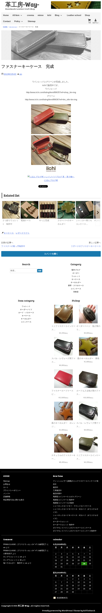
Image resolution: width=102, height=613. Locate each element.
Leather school (74, 15)
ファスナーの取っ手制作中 (13, 246)
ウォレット (76, 276)
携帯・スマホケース (76, 285)
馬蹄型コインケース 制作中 (63, 500)
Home (6, 15)
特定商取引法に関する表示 (13, 500)
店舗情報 (6, 497)
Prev (4, 202)
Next (98, 202)
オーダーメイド (26, 309)
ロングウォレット (10, 557)
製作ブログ (76, 270)
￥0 (89, 23)
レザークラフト (23, 233)
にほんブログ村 (51, 180)
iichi (49, 15)
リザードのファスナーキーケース (86, 246)
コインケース (76, 289)
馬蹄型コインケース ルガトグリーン (67, 497)
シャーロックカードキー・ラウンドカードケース (72, 506)
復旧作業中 (57, 493)
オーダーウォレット (61, 522)
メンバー (6, 493)
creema (30, 15)
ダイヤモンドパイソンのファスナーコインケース (72, 528)
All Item (15, 15)
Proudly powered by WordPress (57, 610)
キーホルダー (76, 282)
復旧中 (55, 487)
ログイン (96, 23)
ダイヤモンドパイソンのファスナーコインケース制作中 (75, 531)
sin (20, 74)
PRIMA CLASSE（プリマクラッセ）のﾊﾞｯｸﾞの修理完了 (24, 544)
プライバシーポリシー (12, 490)
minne (41, 15)
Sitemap (31, 21)
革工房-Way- (22, 4)
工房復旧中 (57, 490)
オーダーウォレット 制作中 (63, 525)
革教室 (75, 292)
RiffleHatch (89, 610)
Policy (17, 21)
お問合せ (6, 484)
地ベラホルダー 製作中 (12, 563)
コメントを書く (51, 254)
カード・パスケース (26, 313)
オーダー (75, 273)
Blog (57, 15)
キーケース (9, 233)
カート (5, 487)
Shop (87, 15)
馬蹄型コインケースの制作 (63, 503)
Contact (7, 21)
